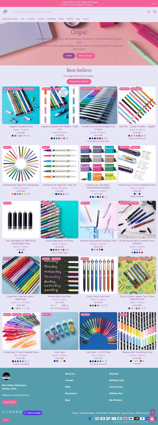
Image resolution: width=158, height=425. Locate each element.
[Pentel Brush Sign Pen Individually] (21, 164)
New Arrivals (85, 55)
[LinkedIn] (17, 413)
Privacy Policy (102, 413)
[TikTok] (3, 413)
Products (31, 19)
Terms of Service (128, 413)
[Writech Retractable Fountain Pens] (98, 219)
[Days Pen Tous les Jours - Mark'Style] (21, 275)
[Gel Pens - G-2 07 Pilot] (98, 331)
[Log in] (147, 11)
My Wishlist (115, 400)
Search (75, 413)
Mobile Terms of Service (146, 413)
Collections (51, 19)
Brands (41, 19)
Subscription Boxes (10, 19)
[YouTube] (20, 413)
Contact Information (87, 413)
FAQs (68, 387)
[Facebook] (10, 413)
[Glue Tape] (60, 331)
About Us (70, 373)
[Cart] (153, 11)
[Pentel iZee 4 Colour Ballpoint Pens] (137, 164)
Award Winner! (10, 402)
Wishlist (70, 19)
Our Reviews (116, 387)
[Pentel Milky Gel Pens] (60, 275)
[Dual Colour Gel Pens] (98, 275)
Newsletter (71, 393)
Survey (86, 19)
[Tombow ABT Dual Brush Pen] (137, 331)
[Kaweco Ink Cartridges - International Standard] (98, 164)
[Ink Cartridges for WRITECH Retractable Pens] (21, 219)
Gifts (23, 19)
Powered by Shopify (121, 422)
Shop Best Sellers (79, 81)
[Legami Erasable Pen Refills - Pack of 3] (60, 105)
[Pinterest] (13, 413)
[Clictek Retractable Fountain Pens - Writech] (137, 219)
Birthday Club (116, 380)
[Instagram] (6, 413)
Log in (154, 3)
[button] (21, 120)
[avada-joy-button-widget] (152, 419)
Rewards (114, 373)
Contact (69, 380)
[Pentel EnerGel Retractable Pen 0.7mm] (98, 105)
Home (69, 55)
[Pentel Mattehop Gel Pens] (60, 219)
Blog (78, 19)
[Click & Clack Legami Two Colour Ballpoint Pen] (137, 275)
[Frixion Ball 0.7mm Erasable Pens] (21, 331)
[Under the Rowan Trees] (5, 12)
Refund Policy (114, 413)
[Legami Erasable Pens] (21, 105)
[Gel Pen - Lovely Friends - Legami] (137, 105)
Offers (61, 19)
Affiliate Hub (116, 393)
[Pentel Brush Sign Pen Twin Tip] (60, 164)
